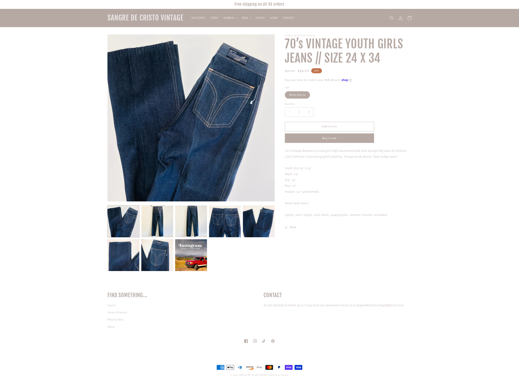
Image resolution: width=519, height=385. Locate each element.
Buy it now (329, 138)
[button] (230, 18)
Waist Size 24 (297, 95)
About (111, 326)
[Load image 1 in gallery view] (123, 221)
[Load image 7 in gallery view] (157, 255)
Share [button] (293, 227)
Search (111, 305)
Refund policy (115, 319)
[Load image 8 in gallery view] (191, 255)
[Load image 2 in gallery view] (157, 221)
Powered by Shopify (278, 375)
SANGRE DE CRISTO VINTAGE (253, 375)
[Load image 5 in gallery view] (259, 221)
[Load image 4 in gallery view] (225, 221)
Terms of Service (117, 312)
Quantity (290, 104)
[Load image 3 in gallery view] (191, 221)
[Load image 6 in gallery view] (123, 255)
